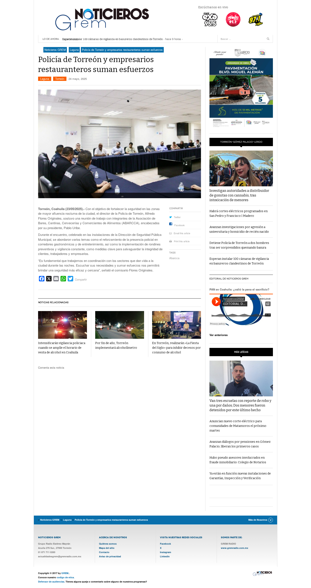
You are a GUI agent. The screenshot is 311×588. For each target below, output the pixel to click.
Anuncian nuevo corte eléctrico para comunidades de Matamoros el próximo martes (237, 425)
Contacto (104, 552)
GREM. (65, 573)
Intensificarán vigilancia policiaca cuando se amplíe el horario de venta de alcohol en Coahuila (61, 347)
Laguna (44, 79)
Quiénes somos (108, 543)
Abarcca (174, 258)
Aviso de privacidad (110, 556)
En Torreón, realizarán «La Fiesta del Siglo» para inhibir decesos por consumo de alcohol (176, 347)
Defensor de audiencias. (51, 581)
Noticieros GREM (101, 19)
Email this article (182, 233)
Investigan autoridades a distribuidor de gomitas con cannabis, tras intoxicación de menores (239, 195)
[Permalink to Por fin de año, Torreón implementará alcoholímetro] (119, 325)
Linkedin (165, 556)
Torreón (59, 79)
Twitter (177, 217)
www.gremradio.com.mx (234, 547)
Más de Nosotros (257, 519)
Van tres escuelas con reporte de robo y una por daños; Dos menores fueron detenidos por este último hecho (240, 405)
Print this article (182, 241)
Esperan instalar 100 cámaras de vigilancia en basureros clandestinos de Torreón (112, 39)
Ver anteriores (218, 335)
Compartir (81, 279)
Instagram (165, 552)
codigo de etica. (65, 577)
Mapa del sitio (106, 547)
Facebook (179, 225)
